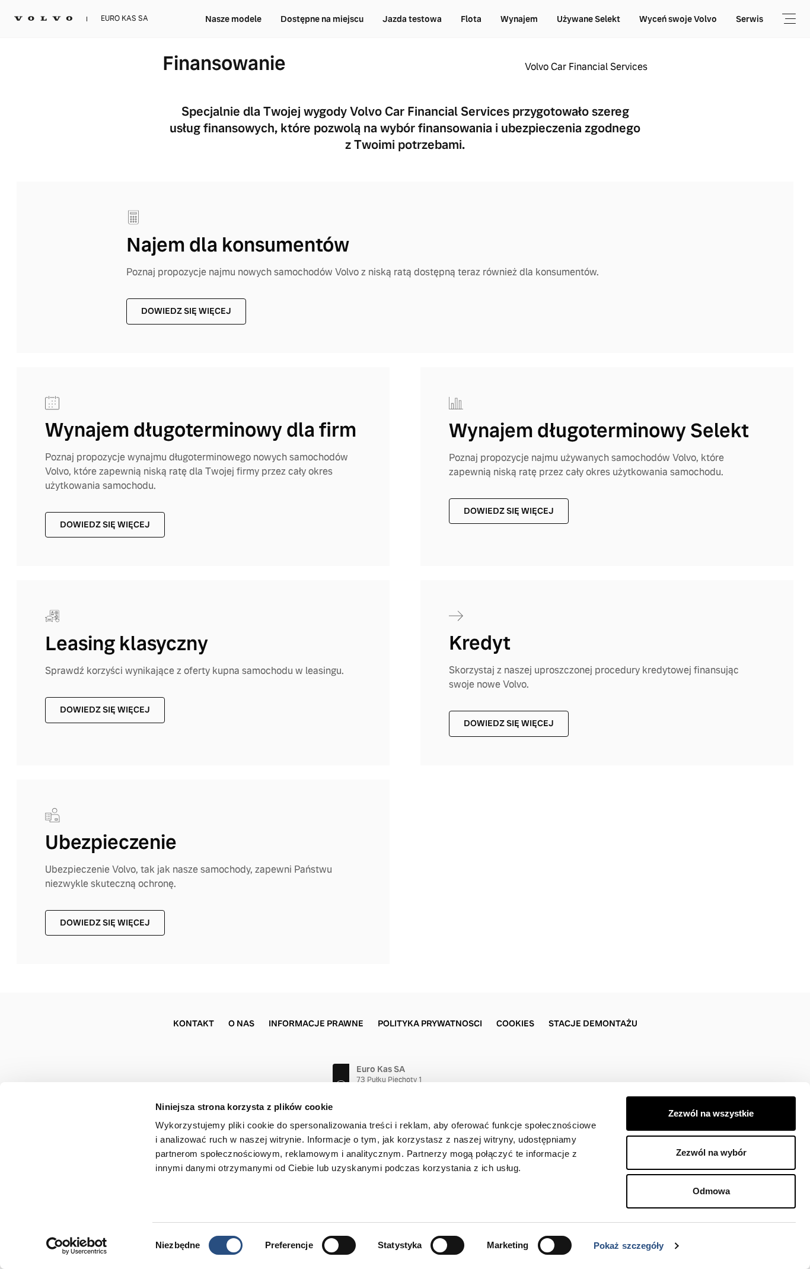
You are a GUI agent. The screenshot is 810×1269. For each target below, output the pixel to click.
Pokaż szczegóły (629, 1246)
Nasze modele (233, 19)
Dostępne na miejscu (321, 19)
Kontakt (193, 1023)
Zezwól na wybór (711, 1152)
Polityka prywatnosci (430, 1023)
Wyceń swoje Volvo (678, 19)
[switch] (339, 1245)
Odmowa (711, 1191)
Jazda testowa (412, 19)
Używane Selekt (588, 19)
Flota (471, 19)
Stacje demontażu (592, 1023)
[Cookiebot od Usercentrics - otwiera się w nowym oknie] (77, 1246)
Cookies (515, 1023)
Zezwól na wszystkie (711, 1113)
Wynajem (519, 19)
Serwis (749, 19)
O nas (241, 1023)
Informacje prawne (316, 1023)
